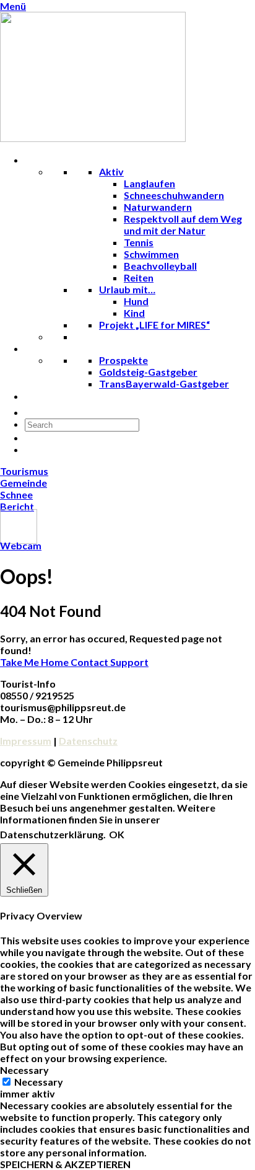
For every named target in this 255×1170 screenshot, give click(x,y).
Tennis (138, 242)
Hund (136, 301)
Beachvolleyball (160, 266)
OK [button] (116, 834)
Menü (13, 6)
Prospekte (123, 360)
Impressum (25, 741)
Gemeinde (23, 483)
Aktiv (111, 171)
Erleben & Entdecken (81, 160)
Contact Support (110, 662)
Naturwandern (158, 207)
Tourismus (24, 471)
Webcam (20, 545)
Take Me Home (35, 662)
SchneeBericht (17, 500)
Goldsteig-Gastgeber (148, 372)
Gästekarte (60, 412)
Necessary (38, 1082)
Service (50, 348)
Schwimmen (151, 254)
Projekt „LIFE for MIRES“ (154, 324)
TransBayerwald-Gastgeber (164, 383)
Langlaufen (149, 183)
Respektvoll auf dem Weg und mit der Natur (183, 224)
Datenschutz (88, 741)
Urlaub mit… (127, 289)
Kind (134, 313)
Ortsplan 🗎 (59, 396)
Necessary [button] (24, 1070)
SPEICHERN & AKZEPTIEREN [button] (65, 1164)
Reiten (138, 277)
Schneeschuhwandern (174, 195)
